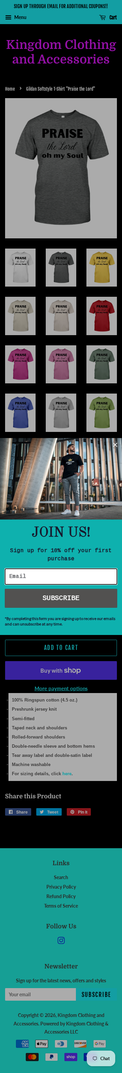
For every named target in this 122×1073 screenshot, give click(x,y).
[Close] (115, 445)
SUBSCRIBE (61, 598)
